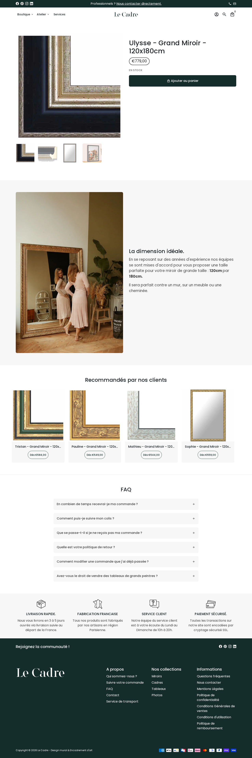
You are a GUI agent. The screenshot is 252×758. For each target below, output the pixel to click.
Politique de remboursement (210, 725)
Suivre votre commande (125, 682)
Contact (112, 695)
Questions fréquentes (213, 676)
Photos (157, 695)
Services (59, 14)
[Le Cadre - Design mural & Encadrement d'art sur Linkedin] (31, 3)
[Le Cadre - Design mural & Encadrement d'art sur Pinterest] (22, 3)
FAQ (109, 689)
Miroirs (157, 676)
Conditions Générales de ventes (216, 708)
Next (117, 87)
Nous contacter (209, 682)
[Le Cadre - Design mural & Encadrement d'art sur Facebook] (17, 3)
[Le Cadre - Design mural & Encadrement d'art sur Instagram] (26, 3)
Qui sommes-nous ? (121, 676)
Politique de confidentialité (208, 697)
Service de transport (122, 701)
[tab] (126, 504)
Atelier (43, 14)
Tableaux (159, 689)
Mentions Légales (210, 689)
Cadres (157, 682)
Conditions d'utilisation (214, 717)
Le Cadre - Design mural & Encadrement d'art (65, 750)
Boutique (25, 14)
